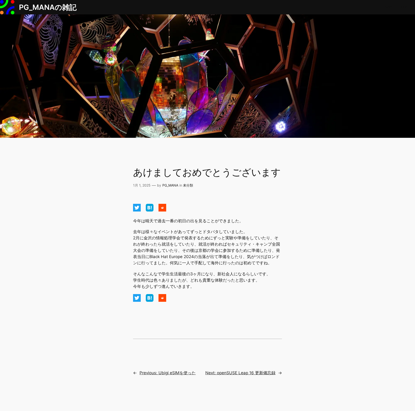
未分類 (188, 185)
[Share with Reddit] (162, 210)
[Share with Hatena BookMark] (150, 210)
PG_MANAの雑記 (48, 7)
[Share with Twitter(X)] (137, 210)
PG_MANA (170, 185)
